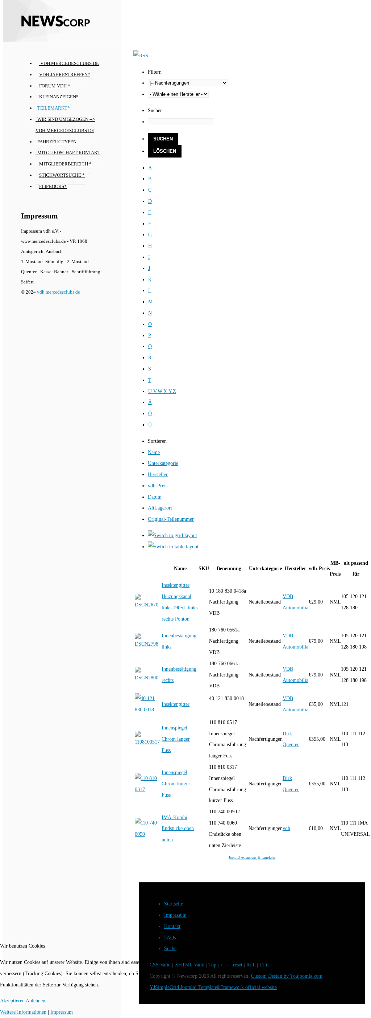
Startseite (173, 904)
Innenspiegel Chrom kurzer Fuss (176, 784)
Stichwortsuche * (62, 175)
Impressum (175, 915)
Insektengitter (175, 704)
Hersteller (158, 474)
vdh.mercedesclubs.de (69, 63)
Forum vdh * (54, 86)
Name (154, 452)
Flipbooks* (53, 186)
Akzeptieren (12, 1000)
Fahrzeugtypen (56, 141)
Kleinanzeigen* (59, 96)
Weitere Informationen (23, 1012)
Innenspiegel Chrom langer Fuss (176, 739)
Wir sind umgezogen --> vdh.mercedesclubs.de (65, 125)
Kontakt (172, 926)
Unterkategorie (163, 463)
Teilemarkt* (53, 108)
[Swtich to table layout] (173, 546)
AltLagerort (160, 508)
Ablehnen (35, 1000)
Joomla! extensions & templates (252, 857)
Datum (155, 497)
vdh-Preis (157, 485)
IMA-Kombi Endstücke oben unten (178, 829)
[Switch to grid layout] (172, 535)
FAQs (170, 937)
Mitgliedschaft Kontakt (68, 152)
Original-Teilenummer (171, 519)
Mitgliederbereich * (65, 164)
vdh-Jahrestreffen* (64, 74)
